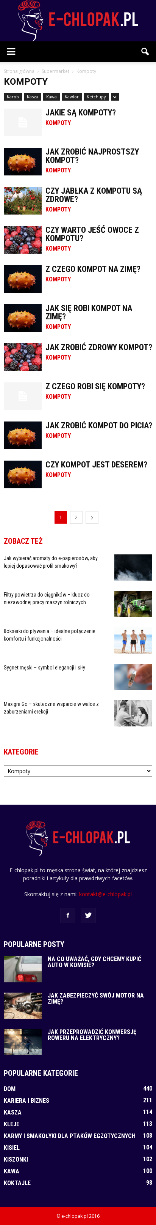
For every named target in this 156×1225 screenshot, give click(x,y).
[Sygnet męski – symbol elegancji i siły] (133, 677)
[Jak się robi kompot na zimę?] (23, 318)
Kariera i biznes (26, 1100)
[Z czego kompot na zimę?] (23, 279)
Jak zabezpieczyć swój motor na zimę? (96, 998)
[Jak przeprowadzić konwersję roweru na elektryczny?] (23, 1042)
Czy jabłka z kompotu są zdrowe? (93, 195)
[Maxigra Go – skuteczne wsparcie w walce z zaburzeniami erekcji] (133, 713)
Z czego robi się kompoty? (95, 386)
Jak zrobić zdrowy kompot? (98, 347)
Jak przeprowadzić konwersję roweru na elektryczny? (92, 1035)
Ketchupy (96, 96)
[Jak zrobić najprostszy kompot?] (23, 161)
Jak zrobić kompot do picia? (98, 425)
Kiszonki (16, 1159)
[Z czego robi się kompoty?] (23, 396)
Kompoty (58, 123)
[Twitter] (88, 915)
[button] (145, 51)
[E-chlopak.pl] (78, 20)
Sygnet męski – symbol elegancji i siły (44, 668)
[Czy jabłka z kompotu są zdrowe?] (23, 201)
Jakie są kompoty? (80, 112)
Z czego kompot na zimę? (92, 269)
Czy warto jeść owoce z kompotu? (92, 234)
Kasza (32, 96)
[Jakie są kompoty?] (23, 122)
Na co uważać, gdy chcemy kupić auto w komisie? (94, 962)
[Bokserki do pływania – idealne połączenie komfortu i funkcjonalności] (133, 640)
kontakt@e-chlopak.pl (105, 894)
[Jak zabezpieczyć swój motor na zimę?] (23, 1006)
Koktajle (17, 1183)
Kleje (11, 1124)
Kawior (72, 96)
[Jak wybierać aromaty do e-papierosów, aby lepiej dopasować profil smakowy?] (133, 567)
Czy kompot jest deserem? (96, 464)
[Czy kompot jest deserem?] (23, 474)
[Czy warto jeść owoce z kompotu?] (23, 240)
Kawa (51, 96)
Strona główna (19, 71)
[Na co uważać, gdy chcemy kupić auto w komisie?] (23, 969)
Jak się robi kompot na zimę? (88, 312)
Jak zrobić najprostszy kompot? (92, 156)
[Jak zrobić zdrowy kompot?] (23, 357)
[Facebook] (67, 915)
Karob (13, 96)
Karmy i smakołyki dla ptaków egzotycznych (70, 1136)
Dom (10, 1088)
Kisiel (12, 1147)
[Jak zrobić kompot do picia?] (23, 435)
